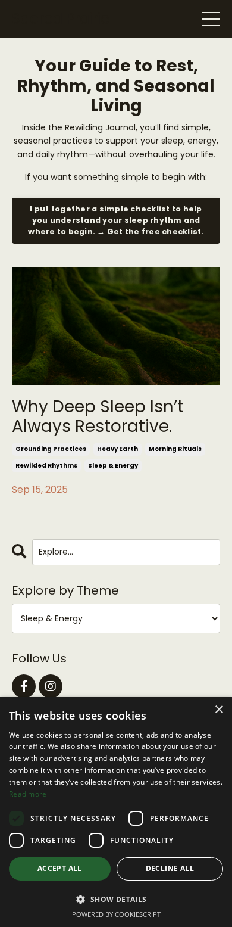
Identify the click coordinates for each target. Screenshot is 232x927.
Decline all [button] (170, 868)
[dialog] (116, 812)
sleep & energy (113, 465)
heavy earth (117, 448)
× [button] (218, 709)
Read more (28, 794)
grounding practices (50, 448)
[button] (116, 899)
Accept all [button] (59, 868)
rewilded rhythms (46, 465)
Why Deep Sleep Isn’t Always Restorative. (98, 417)
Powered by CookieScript (116, 914)
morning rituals (175, 448)
